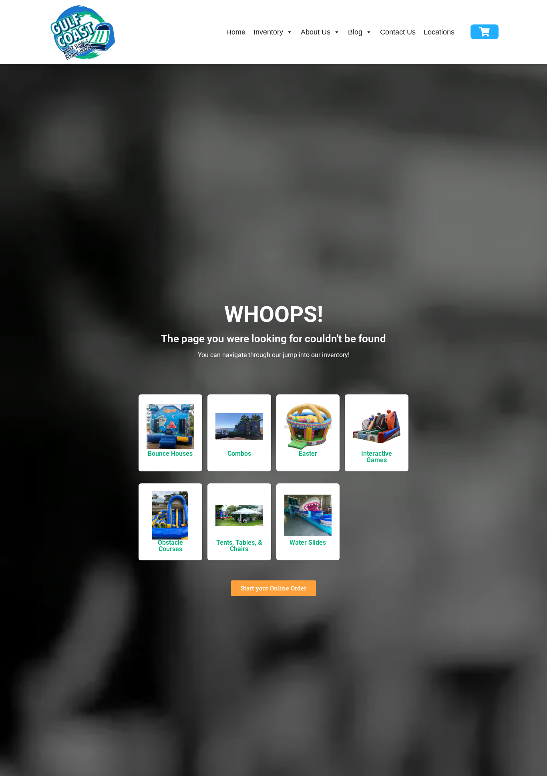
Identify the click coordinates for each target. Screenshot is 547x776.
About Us (315, 32)
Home (235, 32)
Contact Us (398, 32)
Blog (355, 32)
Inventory (268, 32)
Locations (439, 32)
